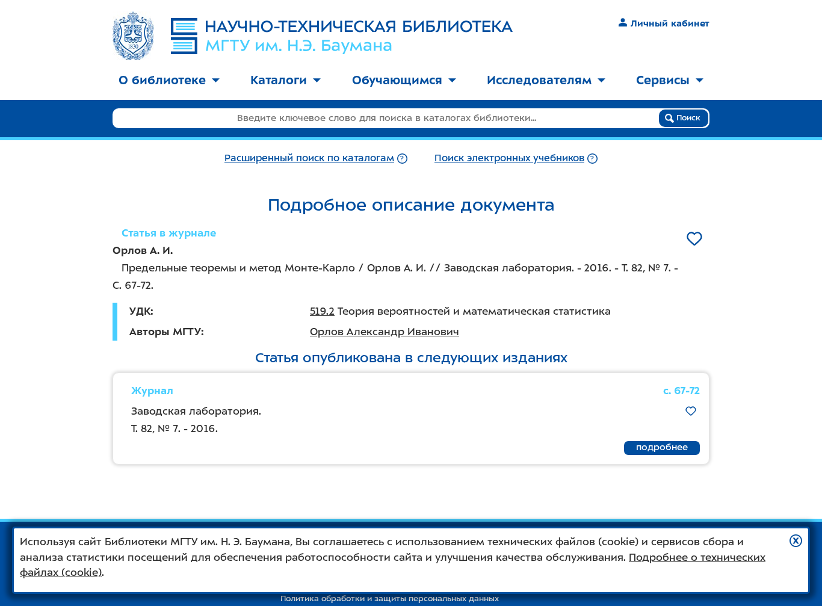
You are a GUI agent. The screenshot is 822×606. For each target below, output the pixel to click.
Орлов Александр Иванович (384, 331)
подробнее (662, 447)
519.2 (322, 311)
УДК (139, 311)
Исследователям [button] (539, 80)
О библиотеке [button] (162, 80)
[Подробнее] (402, 158)
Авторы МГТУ (165, 331)
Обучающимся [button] (397, 80)
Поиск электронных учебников (509, 158)
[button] (796, 540)
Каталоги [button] (278, 80)
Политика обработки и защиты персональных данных (389, 598)
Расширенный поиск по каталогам (309, 158)
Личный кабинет (670, 23)
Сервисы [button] (663, 80)
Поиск (687, 117)
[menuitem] (169, 81)
